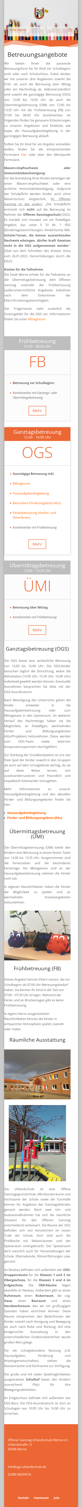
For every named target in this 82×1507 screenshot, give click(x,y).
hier (24, 155)
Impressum (41, 1498)
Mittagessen (21, 483)
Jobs (56, 1498)
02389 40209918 (19, 1474)
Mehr (37, 410)
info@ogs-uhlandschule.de (27, 1467)
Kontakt (23, 1498)
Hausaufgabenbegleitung (31, 493)
